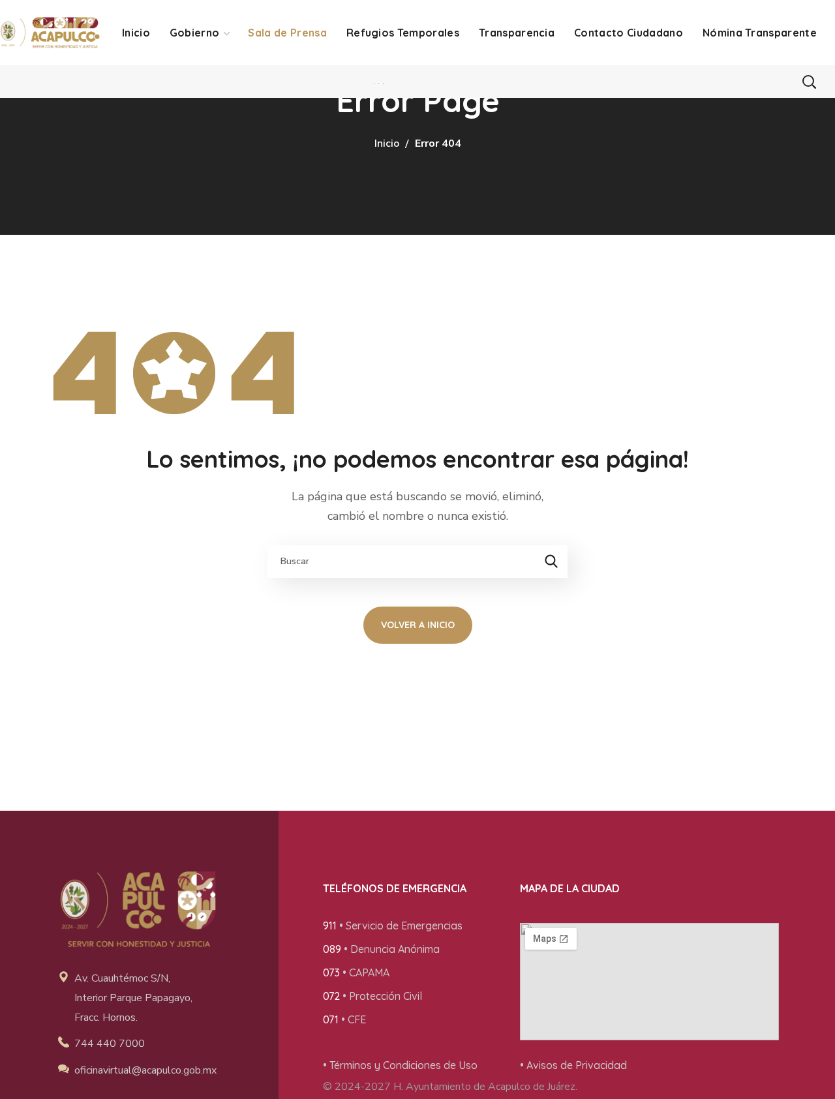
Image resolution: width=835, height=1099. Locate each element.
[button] (808, 81)
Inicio (386, 143)
